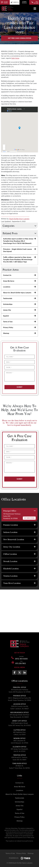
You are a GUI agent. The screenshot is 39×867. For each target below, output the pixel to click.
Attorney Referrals (24, 2)
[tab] (19, 514)
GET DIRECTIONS (29, 518)
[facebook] (14, 672)
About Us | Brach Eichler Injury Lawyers (17, 292)
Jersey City (7, 310)
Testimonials (7, 298)
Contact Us (7, 275)
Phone (9, 367)
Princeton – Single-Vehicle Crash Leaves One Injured (17, 250)
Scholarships (7, 304)
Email (8, 362)
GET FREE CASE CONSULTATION (19, 38)
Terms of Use (7, 321)
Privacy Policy (8, 327)
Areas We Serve (8, 281)
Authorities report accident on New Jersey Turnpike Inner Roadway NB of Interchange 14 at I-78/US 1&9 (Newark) (18, 241)
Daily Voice (15, 58)
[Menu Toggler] (34, 8)
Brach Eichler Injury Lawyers (19, 219)
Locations (6, 287)
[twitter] (19, 672)
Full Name (10, 356)
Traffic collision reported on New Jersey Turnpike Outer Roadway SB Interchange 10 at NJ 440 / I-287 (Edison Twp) (17, 260)
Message (9, 372)
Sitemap (6, 333)
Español (6, 316)
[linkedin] (24, 672)
